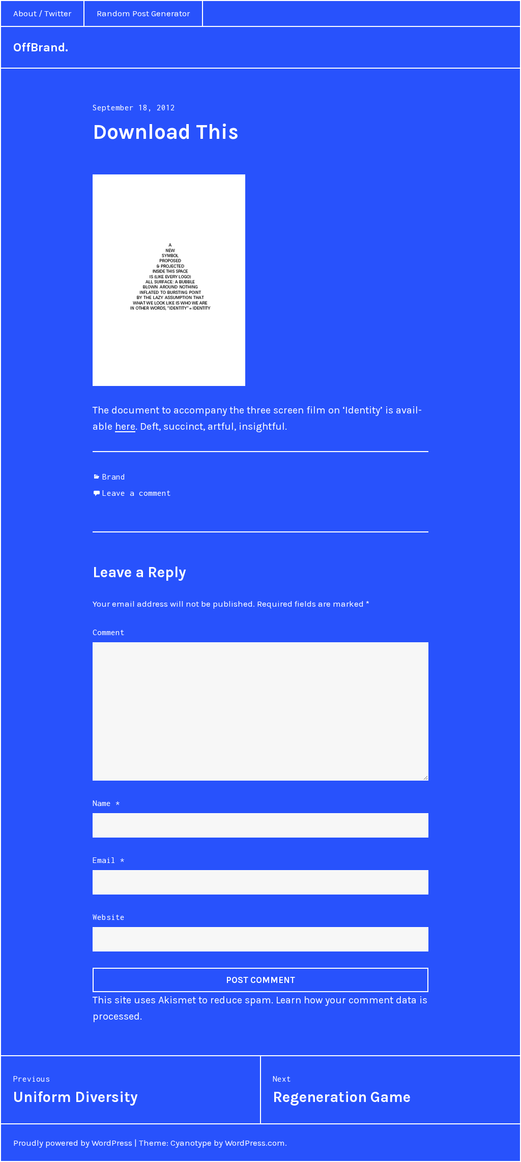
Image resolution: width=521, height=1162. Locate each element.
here (125, 426)
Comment (109, 632)
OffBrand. (40, 47)
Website (109, 916)
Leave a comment (136, 492)
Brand (113, 476)
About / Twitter (42, 13)
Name (106, 803)
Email (109, 860)
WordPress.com (255, 1143)
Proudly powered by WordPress (72, 1143)
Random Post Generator (143, 13)
